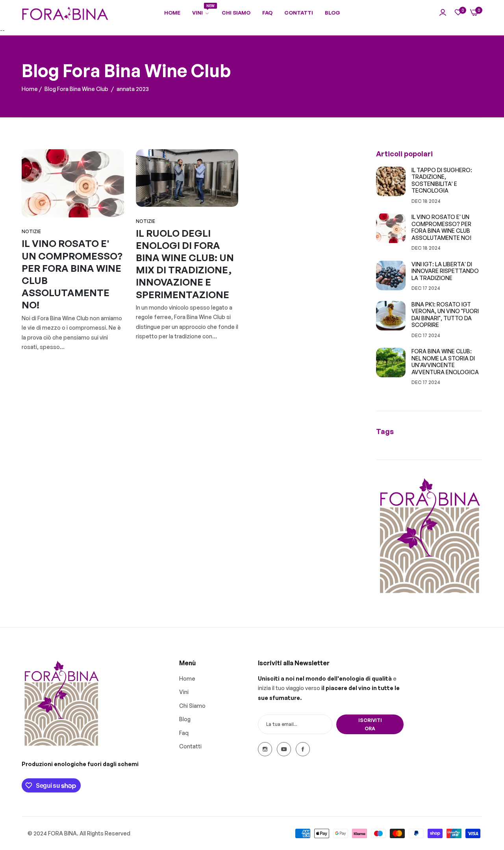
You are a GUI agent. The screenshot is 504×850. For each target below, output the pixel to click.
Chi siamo (192, 705)
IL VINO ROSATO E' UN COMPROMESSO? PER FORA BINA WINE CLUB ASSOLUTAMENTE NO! (441, 227)
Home (30, 88)
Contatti (190, 746)
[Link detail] (265, 749)
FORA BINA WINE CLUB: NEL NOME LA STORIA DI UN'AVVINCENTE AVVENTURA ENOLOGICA (445, 361)
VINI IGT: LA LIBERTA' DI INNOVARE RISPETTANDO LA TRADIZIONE (445, 271)
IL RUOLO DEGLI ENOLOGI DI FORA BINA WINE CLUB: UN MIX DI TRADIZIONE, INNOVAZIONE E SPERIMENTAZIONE (185, 264)
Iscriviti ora (370, 724)
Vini (184, 692)
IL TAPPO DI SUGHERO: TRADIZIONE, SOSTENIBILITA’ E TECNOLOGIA (441, 180)
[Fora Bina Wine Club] (65, 12)
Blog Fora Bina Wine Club (76, 88)
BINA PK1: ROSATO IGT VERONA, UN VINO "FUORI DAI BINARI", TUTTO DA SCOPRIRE (445, 314)
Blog (185, 719)
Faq (184, 732)
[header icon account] (442, 13)
